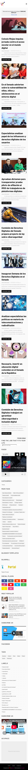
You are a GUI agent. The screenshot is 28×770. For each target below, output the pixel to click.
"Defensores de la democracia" (8, 500)
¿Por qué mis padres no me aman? (14, 687)
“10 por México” (16, 526)
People (23, 656)
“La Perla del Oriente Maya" (7, 545)
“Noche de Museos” (15, 548)
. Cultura (4, 521)
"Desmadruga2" (19, 500)
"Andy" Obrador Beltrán (6, 492)
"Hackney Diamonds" (6, 507)
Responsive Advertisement (14, 751)
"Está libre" (21, 504)
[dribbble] (11, 588)
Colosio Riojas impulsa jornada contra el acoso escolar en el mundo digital (13, 43)
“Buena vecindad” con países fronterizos (10, 531)
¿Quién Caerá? (14, 689)
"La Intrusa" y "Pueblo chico (19, 512)
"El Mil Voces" (4, 504)
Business (4, 656)
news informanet (5, 50)
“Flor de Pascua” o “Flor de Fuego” (17, 543)
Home (9, 765)
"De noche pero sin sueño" (7, 497)
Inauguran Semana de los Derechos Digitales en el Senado (14, 276)
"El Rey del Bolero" (13, 504)
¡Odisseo (14, 682)
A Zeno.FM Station (5, 477)
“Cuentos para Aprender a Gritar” (8, 538)
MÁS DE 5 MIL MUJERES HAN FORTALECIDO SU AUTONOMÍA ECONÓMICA (15, 599)
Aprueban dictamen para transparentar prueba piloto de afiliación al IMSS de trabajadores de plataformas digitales (14, 185)
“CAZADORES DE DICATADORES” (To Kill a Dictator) (12, 533)
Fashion (9, 656)
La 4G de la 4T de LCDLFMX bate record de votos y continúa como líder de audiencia (17, 615)
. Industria (9, 521)
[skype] (17, 584)
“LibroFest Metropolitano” (20, 545)
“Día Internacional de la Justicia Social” (9, 540)
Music (14, 656)
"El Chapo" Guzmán (18, 502)
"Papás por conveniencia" (7, 516)
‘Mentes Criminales (21, 524)
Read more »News (6, 59)
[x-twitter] (11, 580)
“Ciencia (3, 536)
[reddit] (17, 580)
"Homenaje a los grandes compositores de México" (12, 509)
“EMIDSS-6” (21, 540)
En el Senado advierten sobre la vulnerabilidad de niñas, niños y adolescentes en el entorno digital (14, 90)
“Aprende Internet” (5, 528)
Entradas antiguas (21, 438)
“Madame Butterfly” (6, 548)
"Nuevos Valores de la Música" (8, 514)
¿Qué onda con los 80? (14, 693)
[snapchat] (4, 588)
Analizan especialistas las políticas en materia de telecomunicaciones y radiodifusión (14, 321)
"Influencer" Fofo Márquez (7, 512)
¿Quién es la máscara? (14, 691)
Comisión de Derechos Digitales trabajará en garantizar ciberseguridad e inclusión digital (12, 415)
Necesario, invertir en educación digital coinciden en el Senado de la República (13, 368)
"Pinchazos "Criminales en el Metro (9, 519)
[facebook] (4, 580)
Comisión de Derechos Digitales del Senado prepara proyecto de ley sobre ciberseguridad (13, 232)
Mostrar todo (14, 14)
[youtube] (11, 584)
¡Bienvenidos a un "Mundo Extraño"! (14, 680)
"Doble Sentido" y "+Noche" (7, 502)
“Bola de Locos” (14, 705)
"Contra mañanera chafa (15, 495)
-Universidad (14, 673)
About (13, 765)
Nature (18, 656)
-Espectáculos (20, 519)
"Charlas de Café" (5, 495)
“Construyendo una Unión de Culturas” (14, 536)
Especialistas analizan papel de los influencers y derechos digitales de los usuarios (14, 138)
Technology (9, 658)
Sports (3, 658)
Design (14, 484)
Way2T (13, 767)
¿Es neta (14, 684)
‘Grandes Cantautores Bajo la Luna (9, 524)
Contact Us (19, 765)
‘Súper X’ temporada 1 (6, 526)
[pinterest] (24, 580)
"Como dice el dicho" (14, 669)
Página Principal (5, 572)
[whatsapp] (24, 584)
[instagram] (4, 584)
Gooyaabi (22, 767)
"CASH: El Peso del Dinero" (18, 492)
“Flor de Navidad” (5, 543)
